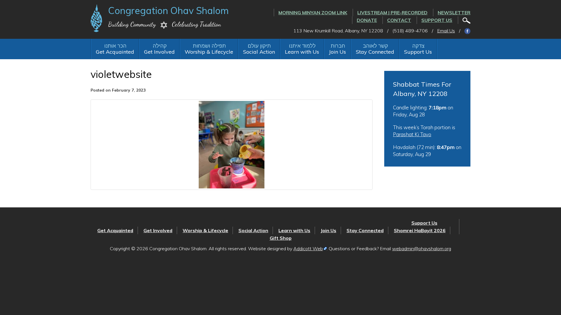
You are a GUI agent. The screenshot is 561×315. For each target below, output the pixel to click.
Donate (367, 20)
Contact (399, 20)
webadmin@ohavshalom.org (421, 248)
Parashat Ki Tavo (412, 134)
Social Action (259, 51)
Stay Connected (375, 51)
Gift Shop (281, 238)
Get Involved (159, 51)
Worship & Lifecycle (209, 51)
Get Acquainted (115, 51)
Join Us (337, 51)
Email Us (446, 31)
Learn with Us (302, 51)
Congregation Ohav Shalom (168, 10)
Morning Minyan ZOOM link (312, 12)
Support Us (436, 20)
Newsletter (454, 12)
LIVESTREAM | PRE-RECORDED (392, 12)
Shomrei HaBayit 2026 (420, 230)
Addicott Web (308, 248)
